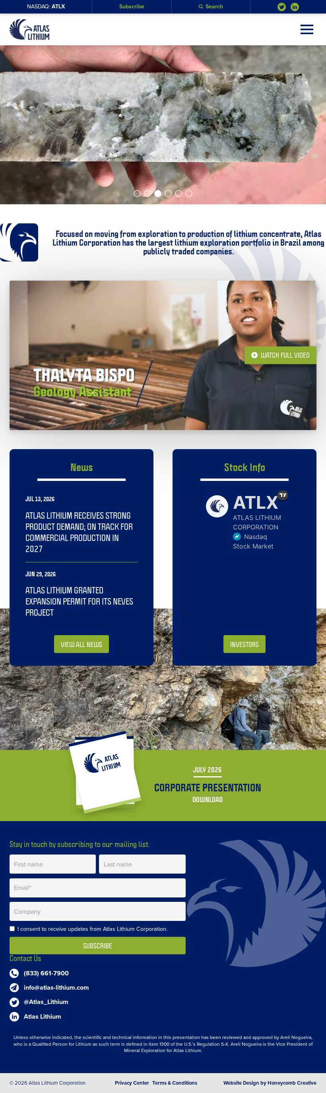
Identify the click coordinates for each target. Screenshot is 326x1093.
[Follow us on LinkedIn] (295, 7)
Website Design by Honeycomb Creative (269, 1083)
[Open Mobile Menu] (306, 29)
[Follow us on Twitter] (281, 7)
